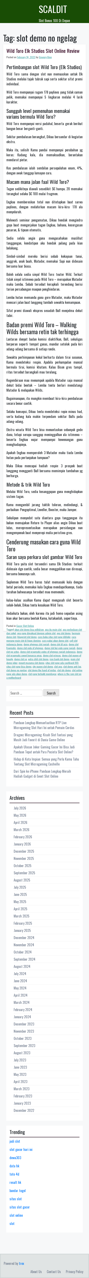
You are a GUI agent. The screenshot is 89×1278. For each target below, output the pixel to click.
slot (12, 1223)
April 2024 (21, 995)
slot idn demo (64, 670)
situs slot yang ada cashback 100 (62, 663)
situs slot (16, 1198)
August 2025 (22, 880)
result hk (15, 1182)
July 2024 (20, 973)
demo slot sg (20, 659)
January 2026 (22, 844)
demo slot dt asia (59, 644)
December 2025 (24, 851)
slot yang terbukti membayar (42, 674)
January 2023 (22, 1103)
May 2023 (20, 1074)
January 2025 (22, 930)
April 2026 (20, 822)
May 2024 (20, 988)
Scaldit (53, 9)
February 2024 (23, 1009)
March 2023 (21, 1088)
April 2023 (20, 1081)
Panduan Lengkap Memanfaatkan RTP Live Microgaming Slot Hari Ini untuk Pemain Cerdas (44, 725)
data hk (14, 1165)
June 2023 (20, 1067)
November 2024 (24, 944)
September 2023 (24, 1045)
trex (21, 1263)
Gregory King (45, 57)
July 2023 (20, 1060)
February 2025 (23, 923)
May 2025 (20, 901)
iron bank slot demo (59, 659)
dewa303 (15, 1157)
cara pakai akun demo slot (55, 640)
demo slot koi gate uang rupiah (59, 648)
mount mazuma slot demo (31, 663)
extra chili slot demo (38, 659)
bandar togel (18, 1190)
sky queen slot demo (43, 666)
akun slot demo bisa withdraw (29, 629)
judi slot (15, 1141)
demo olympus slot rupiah (36, 644)
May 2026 (20, 815)
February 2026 (23, 836)
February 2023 (23, 1096)
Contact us (54, 1271)
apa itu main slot (53, 629)
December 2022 (24, 1110)
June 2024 (20, 980)
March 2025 (21, 916)
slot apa (58, 666)
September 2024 (24, 959)
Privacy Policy (74, 1271)
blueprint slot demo (27, 637)
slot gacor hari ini (21, 1149)
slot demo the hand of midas (42, 670)
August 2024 (22, 966)
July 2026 (20, 808)
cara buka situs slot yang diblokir (54, 637)
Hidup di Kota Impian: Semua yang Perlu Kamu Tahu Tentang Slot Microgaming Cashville (46, 762)
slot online (16, 1215)
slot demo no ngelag (16, 670)
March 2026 (21, 829)
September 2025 (24, 872)
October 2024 (23, 952)
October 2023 (22, 1038)
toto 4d (14, 1174)
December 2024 (24, 937)
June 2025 (20, 894)
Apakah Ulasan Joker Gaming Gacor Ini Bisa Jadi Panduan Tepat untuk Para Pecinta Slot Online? (44, 749)
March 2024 (22, 1002)
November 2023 (24, 1031)
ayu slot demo (64, 633)
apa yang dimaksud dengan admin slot (36, 633)
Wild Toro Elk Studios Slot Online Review (42, 50)
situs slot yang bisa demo (18, 666)
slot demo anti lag (72, 666)
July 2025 (20, 887)
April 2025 (20, 908)
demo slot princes (52, 655)
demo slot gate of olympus (30, 648)
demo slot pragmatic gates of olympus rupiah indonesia (48, 651)
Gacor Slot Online (25, 625)
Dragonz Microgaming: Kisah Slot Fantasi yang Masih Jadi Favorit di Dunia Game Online (43, 737)
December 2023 (24, 1024)
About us (36, 1271)
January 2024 (22, 1016)
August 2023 (22, 1052)
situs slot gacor (20, 1207)
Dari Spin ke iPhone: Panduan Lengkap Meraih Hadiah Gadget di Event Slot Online (42, 774)
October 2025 (22, 865)
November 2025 (24, 858)
